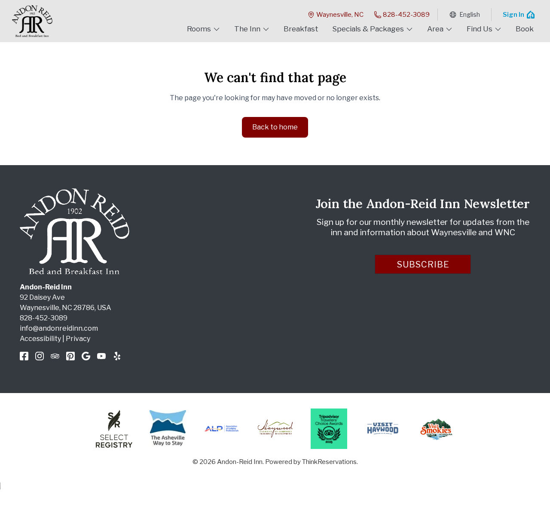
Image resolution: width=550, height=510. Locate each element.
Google (86, 356)
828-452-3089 (406, 14)
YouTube (101, 356)
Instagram (39, 356)
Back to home (275, 127)
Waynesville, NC (340, 14)
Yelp (117, 356)
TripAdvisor (55, 356)
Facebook (24, 356)
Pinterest (70, 356)
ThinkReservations (329, 462)
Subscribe (423, 264)
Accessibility (40, 339)
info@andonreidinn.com (59, 328)
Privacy (78, 339)
